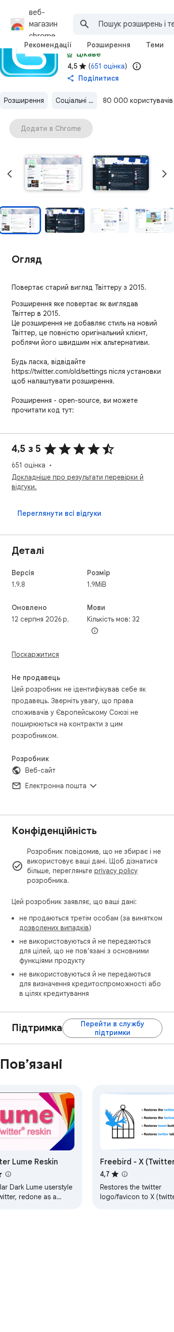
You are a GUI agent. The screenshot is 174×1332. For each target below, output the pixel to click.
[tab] (47, 45)
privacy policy (116, 870)
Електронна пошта (56, 785)
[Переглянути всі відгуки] (59, 513)
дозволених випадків (54, 927)
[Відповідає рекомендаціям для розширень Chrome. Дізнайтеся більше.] (69, 54)
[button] (53, 174)
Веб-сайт (40, 770)
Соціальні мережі (76, 100)
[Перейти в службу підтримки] (112, 1028)
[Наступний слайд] (164, 174)
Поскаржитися (35, 654)
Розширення (24, 100)
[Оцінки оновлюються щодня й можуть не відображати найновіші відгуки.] (136, 66)
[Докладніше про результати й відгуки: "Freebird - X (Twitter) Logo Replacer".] (124, 1174)
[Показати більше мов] (95, 631)
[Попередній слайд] (9, 174)
